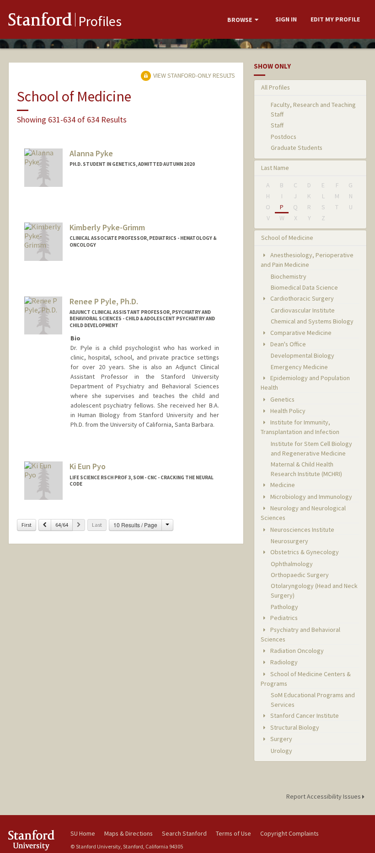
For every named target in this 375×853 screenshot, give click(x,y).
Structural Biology (294, 727)
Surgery (280, 739)
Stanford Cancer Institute (304, 715)
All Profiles (275, 87)
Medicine (282, 485)
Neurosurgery (289, 541)
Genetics (282, 399)
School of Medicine (287, 237)
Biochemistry (288, 276)
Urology (281, 751)
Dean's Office (287, 344)
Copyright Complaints (289, 833)
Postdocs (283, 136)
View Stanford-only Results (193, 75)
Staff (277, 125)
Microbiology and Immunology (310, 497)
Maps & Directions (128, 833)
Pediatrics (283, 618)
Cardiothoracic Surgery (301, 298)
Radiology (283, 662)
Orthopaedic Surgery (300, 575)
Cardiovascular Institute (303, 310)
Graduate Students (296, 147)
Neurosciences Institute (301, 529)
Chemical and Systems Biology (312, 321)
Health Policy (287, 411)
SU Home (82, 833)
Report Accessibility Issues (324, 796)
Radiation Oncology (296, 650)
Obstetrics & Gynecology (304, 552)
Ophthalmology (292, 564)
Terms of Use (233, 833)
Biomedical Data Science (304, 287)
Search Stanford (184, 833)
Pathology (284, 607)
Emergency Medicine (299, 367)
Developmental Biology (302, 355)
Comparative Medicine (300, 332)
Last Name (275, 168)
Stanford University (33, 840)
